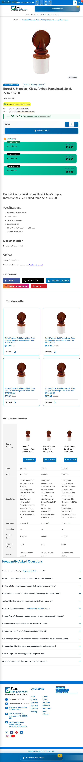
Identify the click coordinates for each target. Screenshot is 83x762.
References (46, 705)
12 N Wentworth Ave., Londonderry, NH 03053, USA (18, 716)
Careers (45, 696)
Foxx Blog (34, 712)
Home (16, 20)
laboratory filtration (36, 608)
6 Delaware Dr (60, 687)
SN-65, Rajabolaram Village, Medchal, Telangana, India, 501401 (18, 724)
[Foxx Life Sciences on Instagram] (7, 736)
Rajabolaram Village (62, 692)
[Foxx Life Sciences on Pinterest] (16, 733)
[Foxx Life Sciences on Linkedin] (21, 733)
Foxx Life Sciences (48, 751)
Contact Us (34, 703)
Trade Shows (47, 708)
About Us (34, 700)
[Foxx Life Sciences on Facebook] (11, 733)
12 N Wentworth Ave (62, 690)
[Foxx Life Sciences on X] (6, 733)
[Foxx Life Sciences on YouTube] (13, 737)
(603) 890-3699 (35, 14)
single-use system (29, 571)
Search (33, 696)
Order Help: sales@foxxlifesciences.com (49, 14)
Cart (81, 1)
